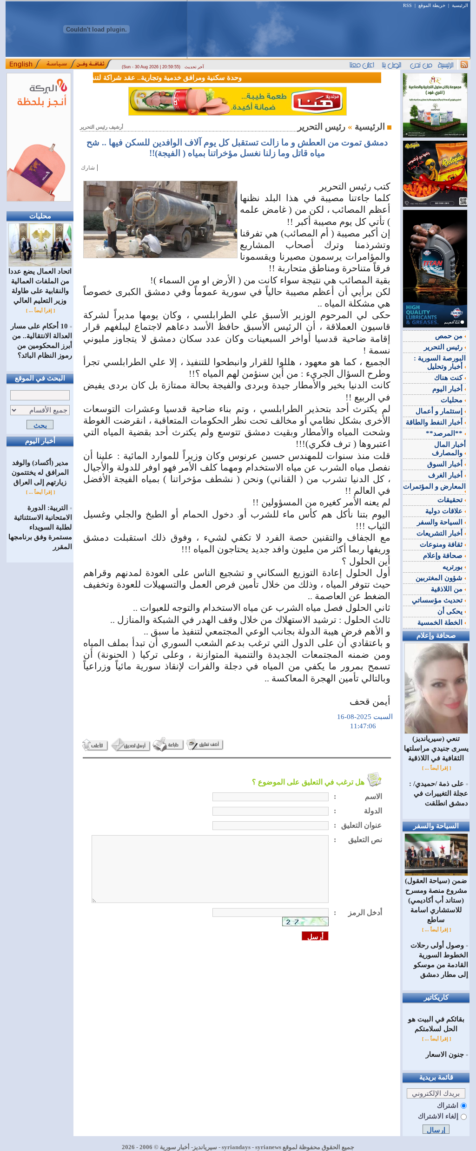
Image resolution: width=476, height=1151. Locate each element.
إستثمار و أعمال (440, 411)
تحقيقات (450, 500)
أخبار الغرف (446, 475)
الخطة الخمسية (440, 622)
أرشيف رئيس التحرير (101, 127)
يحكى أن (450, 611)
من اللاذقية (447, 589)
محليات (452, 400)
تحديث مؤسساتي (438, 600)
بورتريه (453, 566)
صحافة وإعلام (443, 555)
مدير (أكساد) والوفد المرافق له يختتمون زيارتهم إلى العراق (40, 472)
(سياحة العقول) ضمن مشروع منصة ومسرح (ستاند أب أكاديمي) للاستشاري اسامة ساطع (436, 900)
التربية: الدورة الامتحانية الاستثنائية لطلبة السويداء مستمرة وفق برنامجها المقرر (40, 527)
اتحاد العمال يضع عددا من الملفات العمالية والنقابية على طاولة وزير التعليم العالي (40, 286)
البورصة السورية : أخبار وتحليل (440, 362)
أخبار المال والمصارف (449, 449)
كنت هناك (449, 377)
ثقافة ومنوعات (442, 544)
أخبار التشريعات (440, 533)
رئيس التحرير (444, 347)
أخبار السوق (445, 464)
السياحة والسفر (440, 522)
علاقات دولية (444, 511)
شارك (88, 167)
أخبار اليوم (448, 388)
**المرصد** (445, 433)
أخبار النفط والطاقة (435, 422)
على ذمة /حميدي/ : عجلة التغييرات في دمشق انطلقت (438, 793)
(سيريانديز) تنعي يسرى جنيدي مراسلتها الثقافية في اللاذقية (436, 748)
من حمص (449, 336)
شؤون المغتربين (440, 578)
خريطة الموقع (431, 5)
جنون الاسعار (445, 1054)
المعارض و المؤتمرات (434, 486)
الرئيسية (460, 5)
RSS (407, 5)
